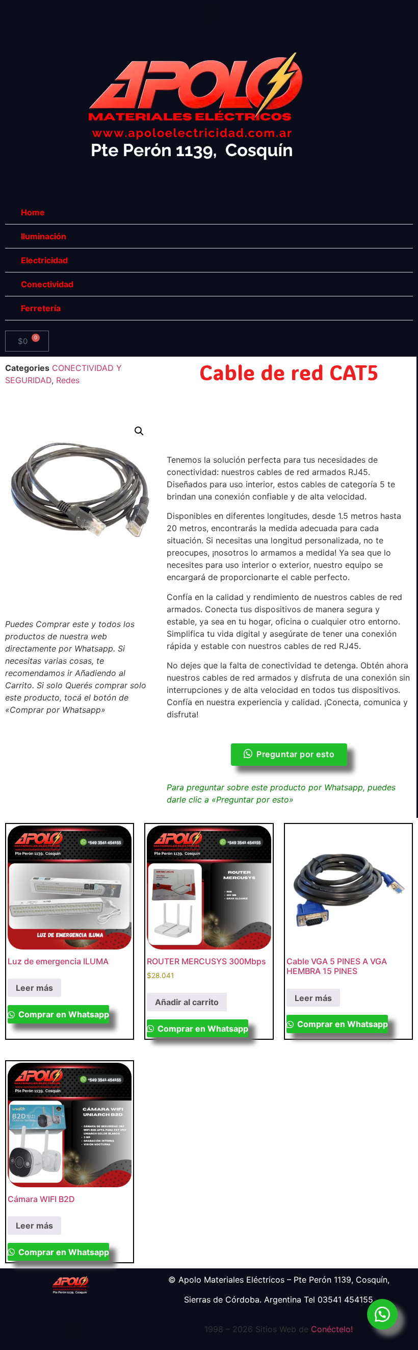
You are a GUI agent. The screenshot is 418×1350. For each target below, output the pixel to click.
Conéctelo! (332, 1329)
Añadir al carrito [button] (187, 1002)
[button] (209, 13)
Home (33, 212)
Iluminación (43, 236)
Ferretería (41, 308)
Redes (68, 380)
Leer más (34, 988)
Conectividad (47, 284)
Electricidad (44, 260)
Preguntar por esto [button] (295, 754)
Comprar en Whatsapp (62, 1014)
